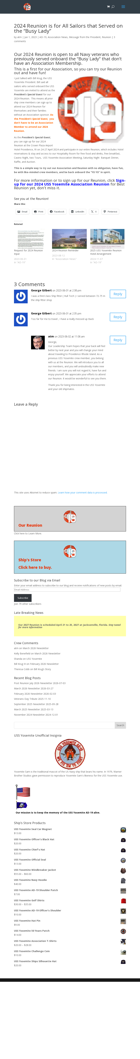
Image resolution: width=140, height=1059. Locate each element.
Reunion (106, 37)
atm (19, 37)
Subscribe (23, 597)
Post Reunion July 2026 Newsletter (33, 683)
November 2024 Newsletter (29, 714)
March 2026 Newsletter (36, 648)
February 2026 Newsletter (44, 663)
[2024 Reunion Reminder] (69, 239)
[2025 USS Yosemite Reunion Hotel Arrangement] (107, 239)
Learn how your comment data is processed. (82, 492)
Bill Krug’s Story (42, 669)
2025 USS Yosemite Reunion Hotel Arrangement (106, 252)
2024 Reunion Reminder (65, 250)
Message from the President (85, 37)
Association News (58, 37)
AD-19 (42, 37)
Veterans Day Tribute (25, 698)
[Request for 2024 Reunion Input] (31, 239)
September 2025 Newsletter (29, 704)
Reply (118, 294)
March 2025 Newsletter (27, 709)
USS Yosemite (34, 658)
